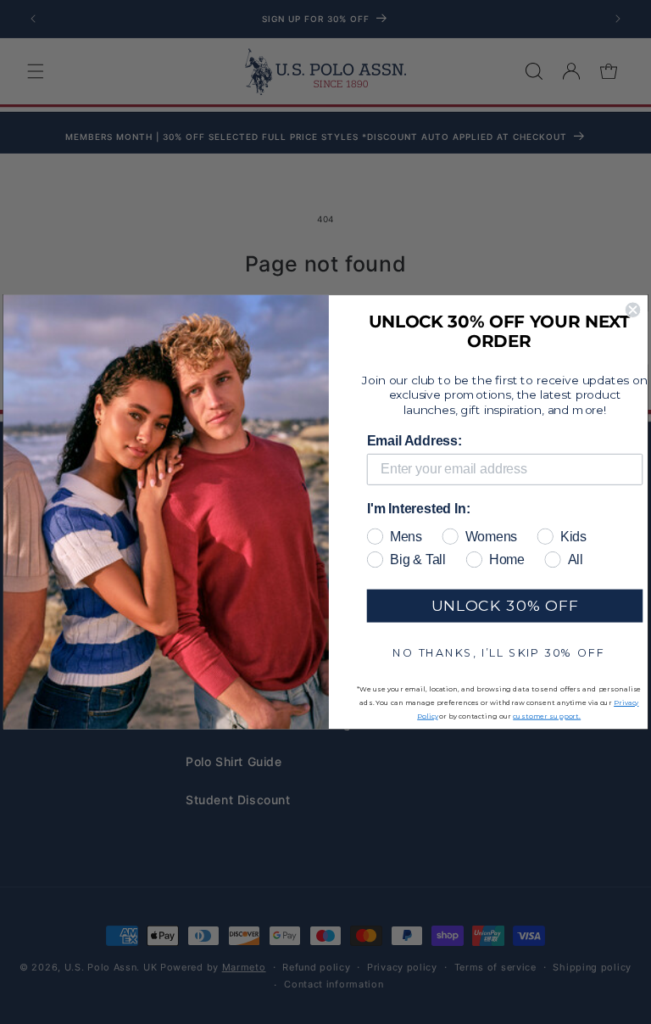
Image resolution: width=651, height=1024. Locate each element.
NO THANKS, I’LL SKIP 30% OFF (498, 651)
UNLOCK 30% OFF (504, 605)
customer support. (547, 716)
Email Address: (414, 441)
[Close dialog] (633, 309)
